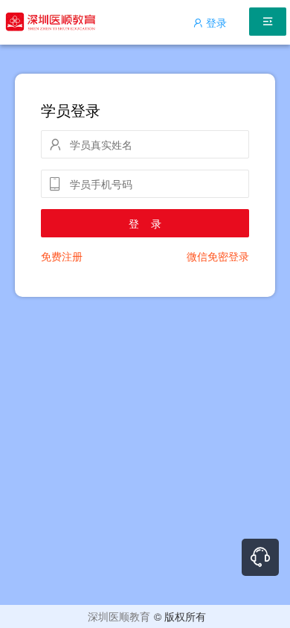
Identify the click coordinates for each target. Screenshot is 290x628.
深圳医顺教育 (119, 616)
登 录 (145, 223)
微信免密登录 (218, 256)
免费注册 (62, 256)
